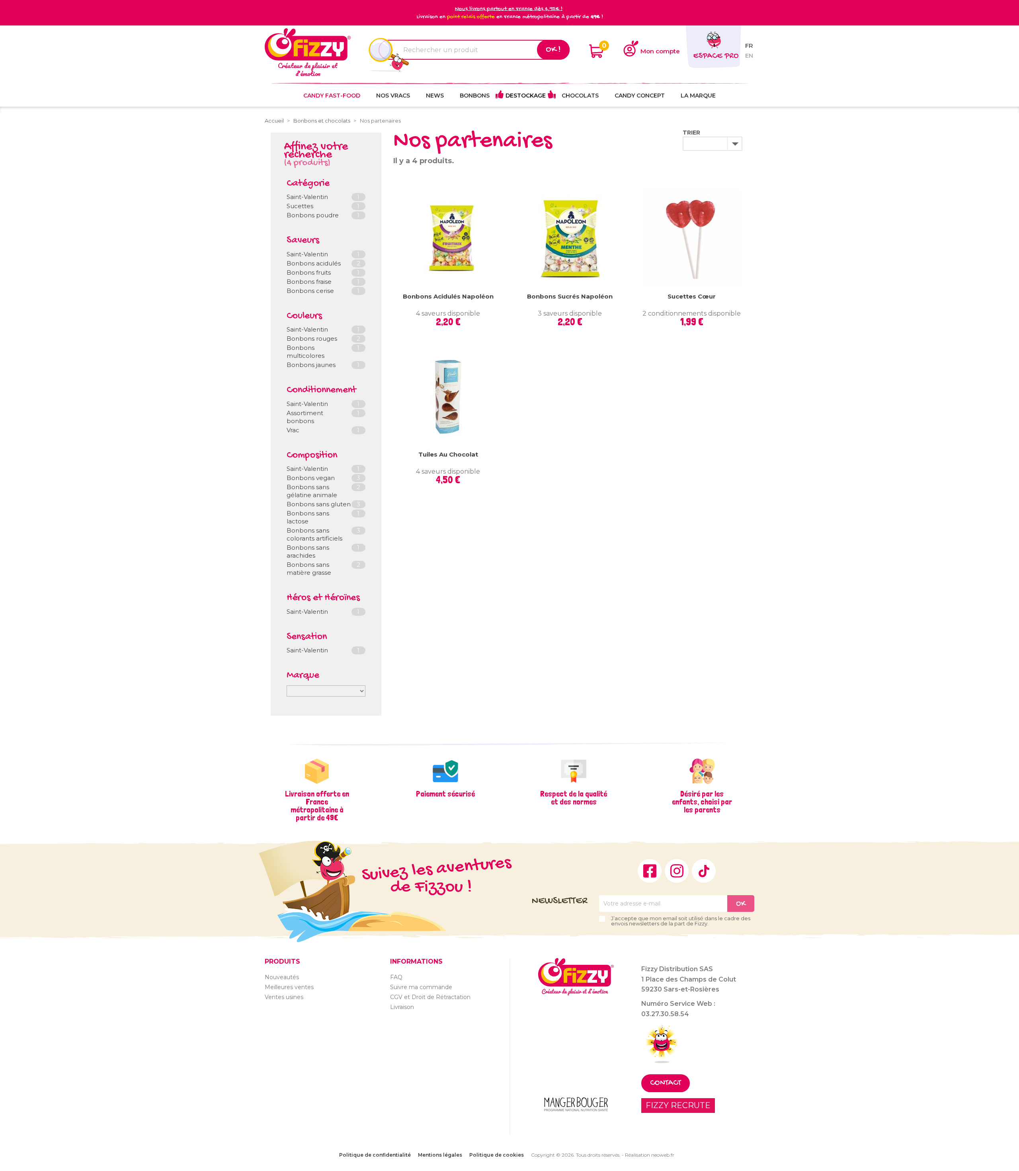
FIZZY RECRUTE (678, 1105)
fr (749, 45)
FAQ (396, 977)
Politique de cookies (496, 1155)
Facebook (650, 871)
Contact (665, 1083)
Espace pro (716, 56)
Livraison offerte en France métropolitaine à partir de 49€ (317, 805)
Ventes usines (284, 997)
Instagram (677, 871)
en (749, 55)
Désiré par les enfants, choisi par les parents (702, 801)
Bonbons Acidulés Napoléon (448, 296)
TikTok (704, 871)
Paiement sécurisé (445, 793)
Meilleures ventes (289, 987)
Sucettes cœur (692, 296)
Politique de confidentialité (375, 1155)
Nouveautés (282, 977)
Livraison (402, 1007)
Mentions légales (440, 1155)
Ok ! (553, 50)
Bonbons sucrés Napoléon (570, 296)
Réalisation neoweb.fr (649, 1155)
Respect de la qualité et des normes (573, 797)
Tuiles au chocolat (448, 454)
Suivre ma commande (421, 987)
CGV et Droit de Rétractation (430, 997)
